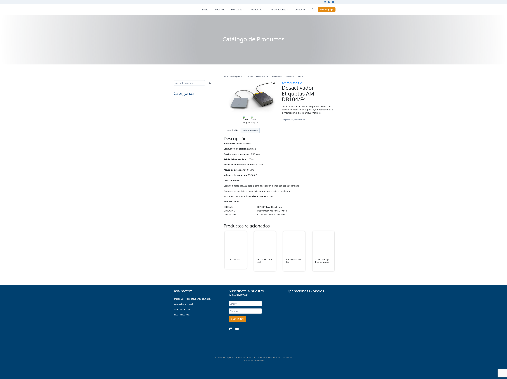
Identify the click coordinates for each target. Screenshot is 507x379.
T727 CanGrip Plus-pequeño (322, 261)
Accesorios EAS (292, 83)
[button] (273, 83)
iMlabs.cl (290, 357)
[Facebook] (329, 2)
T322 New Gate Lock (264, 261)
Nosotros (220, 9)
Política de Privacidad (253, 360)
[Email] (333, 2)
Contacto (300, 9)
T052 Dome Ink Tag (293, 261)
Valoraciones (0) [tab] (250, 130)
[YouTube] (237, 329)
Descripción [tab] (232, 130)
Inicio (205, 9)
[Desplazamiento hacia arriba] (500, 368)
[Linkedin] (325, 2)
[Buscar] (210, 82)
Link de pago (326, 9)
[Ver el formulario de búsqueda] (313, 9)
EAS (292, 120)
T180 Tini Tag (233, 260)
